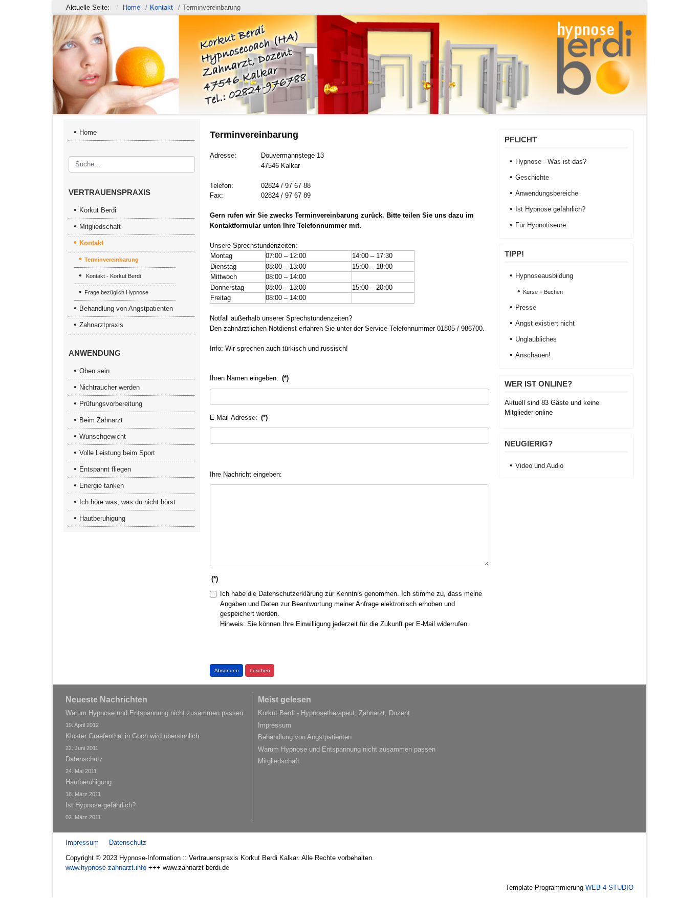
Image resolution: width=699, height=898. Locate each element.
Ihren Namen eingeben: (249, 378)
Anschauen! (533, 355)
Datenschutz (127, 842)
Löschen (260, 670)
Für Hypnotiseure (540, 225)
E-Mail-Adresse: (239, 417)
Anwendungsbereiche (546, 193)
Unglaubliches (536, 339)
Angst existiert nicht (545, 323)
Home (88, 132)
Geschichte (532, 177)
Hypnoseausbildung (544, 276)
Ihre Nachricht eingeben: (246, 474)
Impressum (82, 842)
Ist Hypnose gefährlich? (550, 209)
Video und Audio (539, 465)
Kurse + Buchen (543, 292)
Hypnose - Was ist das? (550, 161)
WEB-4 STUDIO (609, 887)
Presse (525, 307)
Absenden (226, 670)
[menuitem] (132, 210)
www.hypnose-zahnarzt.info (105, 867)
